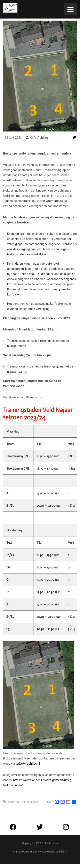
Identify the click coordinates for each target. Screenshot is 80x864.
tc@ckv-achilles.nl (28, 763)
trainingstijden (30, 802)
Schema (13, 802)
